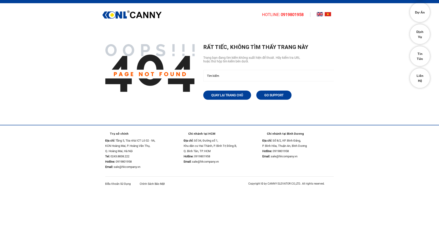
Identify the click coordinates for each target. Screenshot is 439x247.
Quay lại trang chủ (227, 95)
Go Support (274, 95)
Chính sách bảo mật (153, 183)
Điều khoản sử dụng (119, 183)
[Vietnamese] (328, 14)
